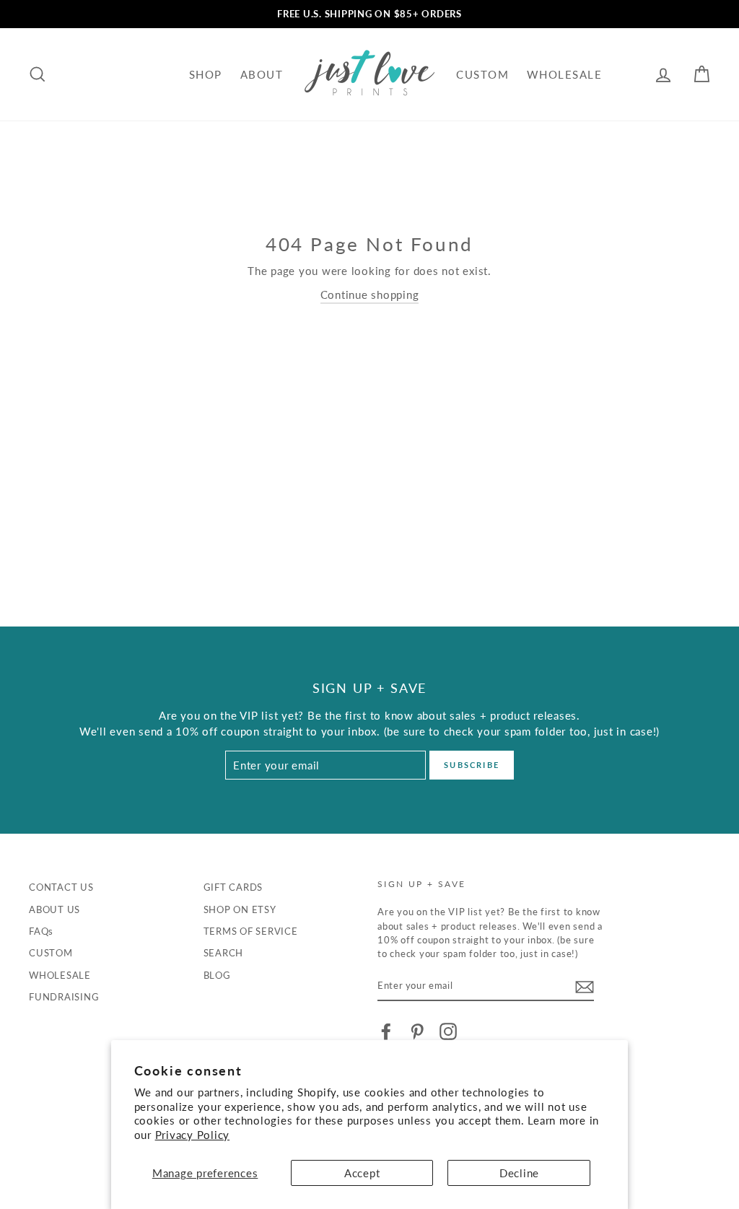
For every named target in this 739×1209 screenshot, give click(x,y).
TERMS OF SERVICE (251, 931)
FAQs (41, 931)
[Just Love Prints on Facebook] (386, 1031)
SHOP (205, 74)
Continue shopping (369, 294)
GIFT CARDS (233, 887)
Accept (362, 1172)
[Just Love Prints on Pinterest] (417, 1031)
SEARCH (224, 953)
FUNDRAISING (64, 997)
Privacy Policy (192, 1134)
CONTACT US (61, 887)
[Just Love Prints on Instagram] (448, 1031)
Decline (519, 1172)
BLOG (217, 975)
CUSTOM (482, 74)
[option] (369, 14)
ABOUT (262, 74)
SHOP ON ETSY (240, 909)
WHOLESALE (565, 74)
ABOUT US (54, 909)
